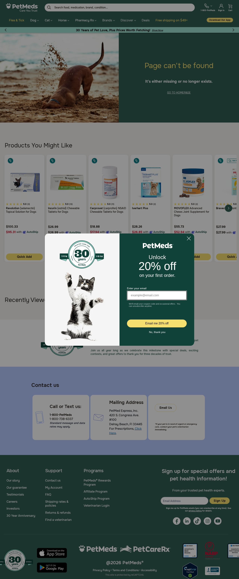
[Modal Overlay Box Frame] (119, 289)
